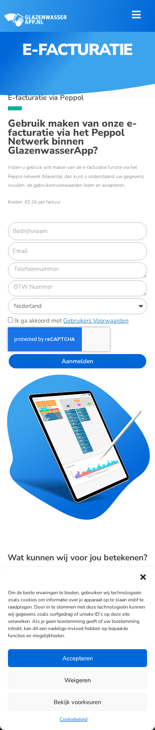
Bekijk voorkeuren (77, 702)
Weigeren (77, 680)
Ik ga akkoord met (71, 321)
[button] (143, 577)
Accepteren (77, 658)
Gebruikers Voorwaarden (95, 321)
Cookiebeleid (73, 719)
